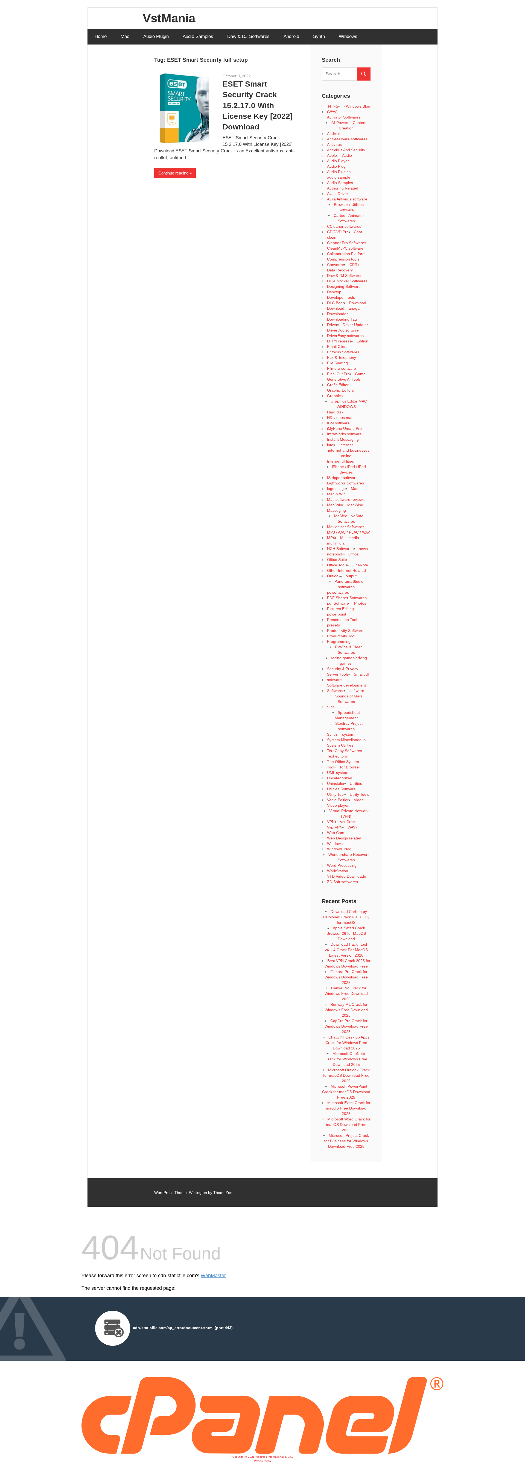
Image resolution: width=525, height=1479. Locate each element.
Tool (330, 767)
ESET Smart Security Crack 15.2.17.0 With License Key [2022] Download (258, 105)
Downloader (337, 314)
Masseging (336, 510)
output (351, 576)
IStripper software (342, 477)
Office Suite (337, 559)
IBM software (338, 423)
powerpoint (336, 614)
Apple (332, 155)
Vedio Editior (338, 800)
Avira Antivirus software (347, 199)
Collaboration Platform (346, 254)
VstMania (169, 18)
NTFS (332, 106)
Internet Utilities (340, 461)
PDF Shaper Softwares (347, 598)
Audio (347, 155)
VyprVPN (334, 827)
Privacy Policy (262, 1460)
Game (360, 374)
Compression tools (343, 259)
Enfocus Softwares (343, 352)
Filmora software (341, 368)
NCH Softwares (340, 548)
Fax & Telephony (341, 357)
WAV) (352, 827)
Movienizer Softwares (345, 527)
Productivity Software (345, 630)
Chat (358, 232)
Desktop (334, 292)
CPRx (354, 264)
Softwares (335, 690)
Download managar (344, 308)
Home (101, 36)
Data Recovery (340, 270)
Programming (339, 641)
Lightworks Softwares (345, 483)
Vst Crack (348, 822)
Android (291, 36)
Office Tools (337, 565)
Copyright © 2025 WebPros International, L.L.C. (262, 1456)
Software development (346, 685)
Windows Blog (339, 849)
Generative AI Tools (344, 379)
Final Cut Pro (338, 374)
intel (330, 445)
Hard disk (335, 412)
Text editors (337, 756)
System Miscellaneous (346, 740)
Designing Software (344, 286)
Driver (332, 325)
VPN (331, 822)
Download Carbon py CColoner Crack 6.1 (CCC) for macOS (346, 917)
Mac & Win (336, 494)
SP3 (330, 707)
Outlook (333, 576)
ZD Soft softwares (342, 882)
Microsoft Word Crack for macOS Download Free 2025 (348, 1124)
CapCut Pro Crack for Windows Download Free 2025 (346, 1026)
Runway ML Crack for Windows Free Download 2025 (346, 1009)
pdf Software (338, 603)
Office (353, 554)
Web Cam (335, 832)
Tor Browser (349, 767)
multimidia (336, 543)
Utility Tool (336, 794)
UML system (337, 772)
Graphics (335, 396)
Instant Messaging (343, 439)
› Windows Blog (356, 106)
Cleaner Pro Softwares (346, 243)
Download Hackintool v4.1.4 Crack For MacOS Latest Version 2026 (346, 949)
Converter (335, 264)
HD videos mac (340, 417)
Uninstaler (336, 783)
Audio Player (338, 161)
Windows (348, 36)
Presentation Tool (342, 619)
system (348, 734)
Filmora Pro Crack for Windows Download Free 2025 (346, 977)
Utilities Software (341, 789)
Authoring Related (342, 188)
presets (333, 625)
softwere (356, 690)
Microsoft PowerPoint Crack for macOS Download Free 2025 (346, 1091)
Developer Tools (341, 297)
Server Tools (338, 674)
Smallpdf (361, 674)
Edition (362, 341)
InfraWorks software (344, 434)
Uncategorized (339, 778)
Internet (346, 445)
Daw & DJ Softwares (248, 36)
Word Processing (342, 865)
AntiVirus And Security (346, 150)
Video (359, 800)
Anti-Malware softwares (347, 139)
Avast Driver (337, 193)
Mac (125, 36)
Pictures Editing (340, 609)
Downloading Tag (342, 319)
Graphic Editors (340, 390)
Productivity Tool (341, 636)
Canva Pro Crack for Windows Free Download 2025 (346, 993)
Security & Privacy (342, 669)
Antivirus (334, 144)
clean (331, 237)
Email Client (337, 346)
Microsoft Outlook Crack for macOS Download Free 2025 (346, 1075)
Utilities (356, 783)
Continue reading (173, 173)
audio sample (338, 177)
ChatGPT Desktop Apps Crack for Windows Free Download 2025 (347, 1042)
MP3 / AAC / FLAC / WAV (348, 532)
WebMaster (213, 1275)
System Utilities (340, 745)
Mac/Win (334, 505)
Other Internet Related (346, 570)
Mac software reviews (345, 499)
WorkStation (337, 871)
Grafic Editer (338, 385)
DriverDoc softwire (343, 330)
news (363, 548)
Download (357, 303)
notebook (335, 554)
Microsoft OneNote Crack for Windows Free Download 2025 (346, 1059)
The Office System (343, 761)
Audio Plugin (156, 36)
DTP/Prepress (339, 341)
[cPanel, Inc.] (262, 1452)
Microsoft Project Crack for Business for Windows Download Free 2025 (346, 1141)
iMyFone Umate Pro (344, 428)
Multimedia (349, 538)
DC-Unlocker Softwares (347, 281)
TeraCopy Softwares (344, 751)
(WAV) (332, 112)
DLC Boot (335, 303)
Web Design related (344, 838)
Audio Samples (198, 36)
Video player (338, 805)
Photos (360, 603)
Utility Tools (359, 794)
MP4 (331, 538)
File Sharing (337, 363)
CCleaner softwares (344, 226)
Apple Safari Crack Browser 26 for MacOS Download (346, 933)
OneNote (360, 565)
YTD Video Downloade (346, 876)
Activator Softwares (343, 117)
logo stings (336, 488)
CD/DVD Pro (338, 232)
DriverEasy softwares (345, 335)
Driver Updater (355, 325)
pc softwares (338, 592)
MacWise (355, 505)
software (334, 680)
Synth (319, 36)
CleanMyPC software (345, 248)
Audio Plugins (339, 172)
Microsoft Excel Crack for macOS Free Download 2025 (348, 1108)
